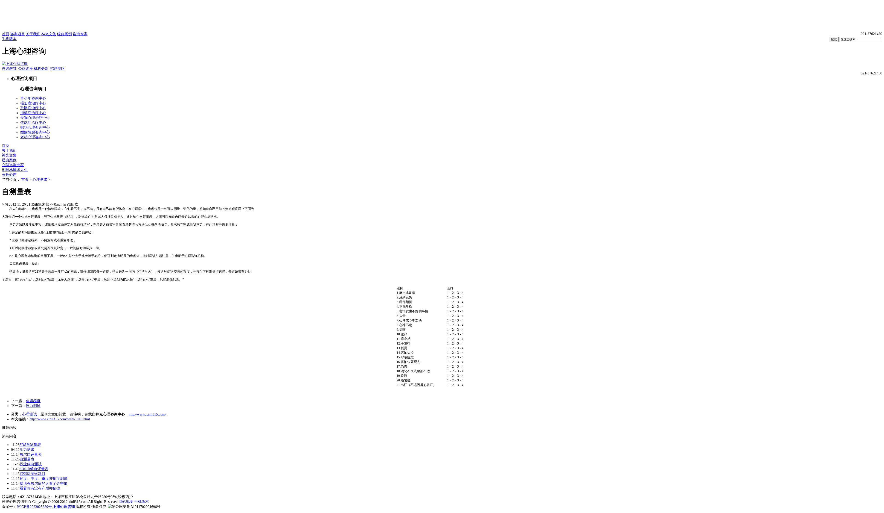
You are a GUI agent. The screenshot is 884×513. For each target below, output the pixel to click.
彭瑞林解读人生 (15, 170)
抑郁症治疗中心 (33, 113)
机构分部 (41, 69)
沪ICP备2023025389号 (34, 507)
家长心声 (9, 175)
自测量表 (27, 459)
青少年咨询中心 (33, 98)
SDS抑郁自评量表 (33, 469)
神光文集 (48, 34)
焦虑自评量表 (31, 454)
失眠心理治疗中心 (35, 118)
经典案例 (64, 34)
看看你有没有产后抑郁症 (40, 488)
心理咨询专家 (13, 165)
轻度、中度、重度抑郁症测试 (43, 479)
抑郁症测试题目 (32, 474)
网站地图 (126, 502)
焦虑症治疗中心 (33, 122)
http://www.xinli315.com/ (147, 414)
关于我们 (33, 34)
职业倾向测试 (31, 464)
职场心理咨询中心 (35, 127)
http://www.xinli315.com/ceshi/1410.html (59, 419)
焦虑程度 (33, 401)
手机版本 (9, 39)
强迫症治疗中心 (33, 103)
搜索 (834, 39)
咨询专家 (80, 34)
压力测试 (33, 406)
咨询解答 (9, 69)
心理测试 (39, 179)
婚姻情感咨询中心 (35, 132)
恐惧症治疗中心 (33, 108)
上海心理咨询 (64, 507)
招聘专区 (57, 69)
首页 (5, 34)
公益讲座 (25, 69)
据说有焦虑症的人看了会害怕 (43, 483)
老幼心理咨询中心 (35, 137)
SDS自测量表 (30, 445)
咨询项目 (17, 34)
